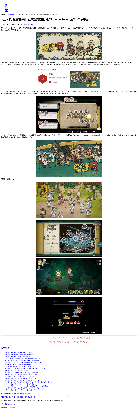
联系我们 (17, 393)
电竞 (6, 11)
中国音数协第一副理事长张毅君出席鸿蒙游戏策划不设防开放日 (26, 368)
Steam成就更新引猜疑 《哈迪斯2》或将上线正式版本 (22, 360)
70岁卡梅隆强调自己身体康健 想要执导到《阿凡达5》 (22, 380)
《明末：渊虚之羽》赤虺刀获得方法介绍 (18, 356)
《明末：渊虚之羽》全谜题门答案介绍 (17, 370)
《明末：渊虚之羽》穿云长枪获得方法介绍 (19, 352)
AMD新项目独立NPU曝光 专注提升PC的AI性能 (20, 366)
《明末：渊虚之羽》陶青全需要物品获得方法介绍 (21, 378)
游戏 (6, 5)
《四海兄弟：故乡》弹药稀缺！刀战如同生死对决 (21, 376)
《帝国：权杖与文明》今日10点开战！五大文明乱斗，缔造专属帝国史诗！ (29, 382)
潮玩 (6, 9)
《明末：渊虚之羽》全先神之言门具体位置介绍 (20, 384)
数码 (6, 7)
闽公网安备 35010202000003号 (27, 397)
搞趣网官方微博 (29, 24)
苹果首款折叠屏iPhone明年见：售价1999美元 (19, 354)
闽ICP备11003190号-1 (8, 397)
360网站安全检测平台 (8, 404)
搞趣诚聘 (10, 393)
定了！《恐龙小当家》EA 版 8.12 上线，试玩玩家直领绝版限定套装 (27, 386)
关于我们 (4, 393)
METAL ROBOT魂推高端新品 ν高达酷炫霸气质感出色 (22, 358)
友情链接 (29, 393)
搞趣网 (10, 14)
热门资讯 (5, 348)
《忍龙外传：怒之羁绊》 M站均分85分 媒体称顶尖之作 (23, 362)
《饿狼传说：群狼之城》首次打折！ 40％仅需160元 (22, 388)
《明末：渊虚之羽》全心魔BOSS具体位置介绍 (20, 390)
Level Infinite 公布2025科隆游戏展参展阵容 (18, 364)
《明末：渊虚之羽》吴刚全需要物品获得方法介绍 (21, 374)
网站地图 (23, 393)
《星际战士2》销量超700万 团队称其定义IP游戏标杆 (22, 372)
